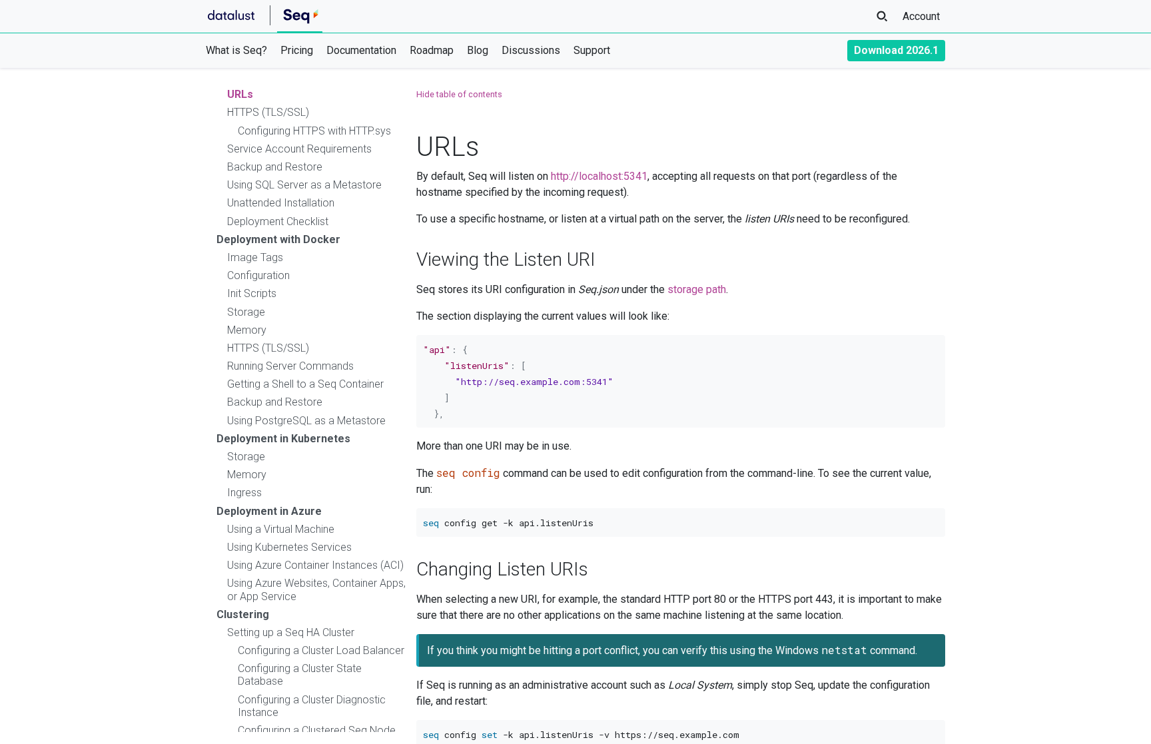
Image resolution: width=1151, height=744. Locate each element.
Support (592, 50)
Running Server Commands (290, 366)
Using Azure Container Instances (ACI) (315, 565)
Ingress (244, 492)
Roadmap (432, 50)
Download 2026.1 (896, 50)
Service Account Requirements (299, 149)
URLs (240, 94)
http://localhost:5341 (599, 176)
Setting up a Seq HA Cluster (290, 632)
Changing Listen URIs (502, 569)
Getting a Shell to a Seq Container (305, 384)
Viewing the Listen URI (505, 259)
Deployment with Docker (278, 239)
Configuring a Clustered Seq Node (317, 730)
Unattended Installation (280, 202)
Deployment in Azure (269, 511)
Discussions (531, 50)
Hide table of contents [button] (459, 94)
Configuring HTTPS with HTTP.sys (314, 131)
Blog (477, 50)
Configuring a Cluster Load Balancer (321, 650)
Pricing (296, 50)
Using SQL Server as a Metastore (304, 185)
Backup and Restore (274, 167)
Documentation (361, 50)
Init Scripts (251, 293)
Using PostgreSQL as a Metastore (306, 420)
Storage (246, 312)
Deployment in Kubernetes (283, 438)
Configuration (258, 275)
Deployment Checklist (277, 221)
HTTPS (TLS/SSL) (268, 112)
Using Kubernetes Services (289, 547)
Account (921, 16)
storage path (696, 289)
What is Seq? (236, 50)
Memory (246, 330)
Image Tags (255, 257)
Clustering (242, 614)
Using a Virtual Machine (280, 529)
